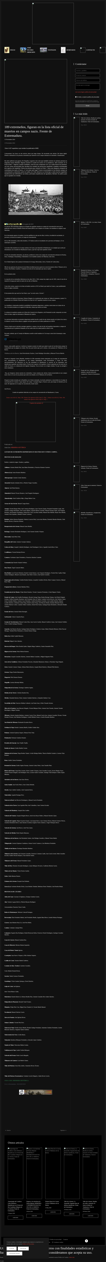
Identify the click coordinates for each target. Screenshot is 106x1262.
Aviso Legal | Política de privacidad (52, 1239)
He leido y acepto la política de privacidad (88, 97)
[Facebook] (103, 50)
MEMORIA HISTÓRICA (18, 447)
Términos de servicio (90, 101)
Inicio (12, 50)
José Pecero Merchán (31, 50)
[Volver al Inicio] (53, 23)
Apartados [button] (70, 50)
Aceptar (11, 1248)
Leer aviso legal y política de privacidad (85, 92)
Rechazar (23, 1248)
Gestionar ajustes (14, 1253)
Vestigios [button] (52, 50)
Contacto (90, 50)
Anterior (9, 1130)
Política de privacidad (79, 101)
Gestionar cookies (58, 1242)
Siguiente (62, 1130)
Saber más (71, 1257)
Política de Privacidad (28, 1244)
